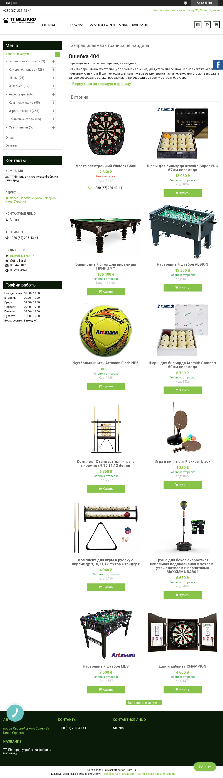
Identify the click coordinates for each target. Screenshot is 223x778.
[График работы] (197, 24)
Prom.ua (131, 769)
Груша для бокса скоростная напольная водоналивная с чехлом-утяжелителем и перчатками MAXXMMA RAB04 (182, 566)
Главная (77, 24)
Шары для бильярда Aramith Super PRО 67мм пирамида (182, 168)
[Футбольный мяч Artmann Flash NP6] (106, 330)
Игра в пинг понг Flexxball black (182, 461)
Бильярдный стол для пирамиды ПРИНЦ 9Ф (105, 266)
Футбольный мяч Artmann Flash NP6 (106, 363)
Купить (184, 193)
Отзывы (11, 145)
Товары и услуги (101, 24)
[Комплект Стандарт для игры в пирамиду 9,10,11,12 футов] (106, 429)
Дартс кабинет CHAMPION (182, 666)
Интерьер (16, 86)
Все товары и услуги (142, 703)
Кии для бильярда (22, 69)
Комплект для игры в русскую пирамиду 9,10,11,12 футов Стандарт (106, 562)
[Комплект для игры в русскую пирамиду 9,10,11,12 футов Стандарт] (106, 527)
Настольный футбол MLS (106, 666)
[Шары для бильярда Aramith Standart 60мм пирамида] (182, 330)
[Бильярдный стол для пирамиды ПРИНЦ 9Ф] (106, 232)
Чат (208, 766)
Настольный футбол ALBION (182, 264)
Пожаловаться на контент (118, 773)
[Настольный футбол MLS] (106, 633)
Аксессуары (17, 94)
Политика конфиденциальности (156, 773)
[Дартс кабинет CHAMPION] (182, 633)
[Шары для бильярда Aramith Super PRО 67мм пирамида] (182, 133)
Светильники (18, 127)
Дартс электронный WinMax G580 (105, 166)
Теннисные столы (21, 119)
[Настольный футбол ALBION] (182, 232)
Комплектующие (21, 102)
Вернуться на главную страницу (101, 84)
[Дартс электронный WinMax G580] (106, 133)
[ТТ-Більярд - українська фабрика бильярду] (19, 24)
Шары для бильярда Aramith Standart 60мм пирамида (182, 365)
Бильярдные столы (23, 61)
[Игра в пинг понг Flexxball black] (182, 429)
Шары (13, 78)
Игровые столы (20, 111)
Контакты (140, 24)
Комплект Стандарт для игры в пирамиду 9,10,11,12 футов (106, 463)
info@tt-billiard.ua (22, 256)
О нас (123, 24)
